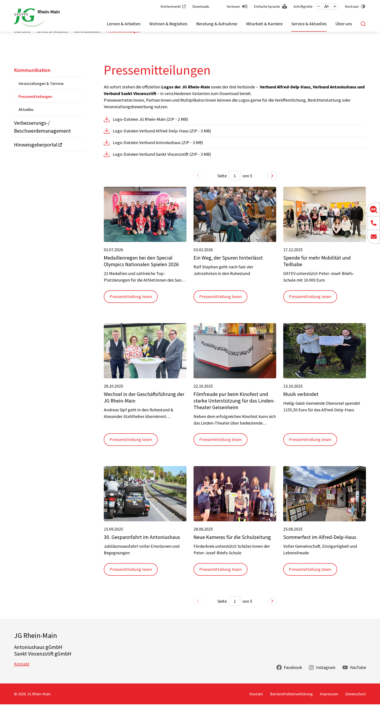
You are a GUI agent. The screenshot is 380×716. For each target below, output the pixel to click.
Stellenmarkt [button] (171, 6)
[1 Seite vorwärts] (272, 175)
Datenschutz (355, 693)
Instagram (325, 667)
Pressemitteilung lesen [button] (131, 296)
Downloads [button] (200, 6)
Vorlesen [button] (233, 6)
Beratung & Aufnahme (216, 23)
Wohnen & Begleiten (168, 23)
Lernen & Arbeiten (124, 23)
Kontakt (21, 664)
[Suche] (363, 23)
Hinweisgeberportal (35, 144)
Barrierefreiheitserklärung (291, 693)
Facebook (293, 667)
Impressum (329, 693)
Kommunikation (32, 70)
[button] (318, 6)
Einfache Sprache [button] (267, 6)
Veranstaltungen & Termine (41, 83)
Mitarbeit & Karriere (264, 23)
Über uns (343, 23)
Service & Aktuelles (309, 23)
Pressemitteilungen (35, 96)
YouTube (358, 667)
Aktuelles (26, 109)
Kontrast (352, 6)
